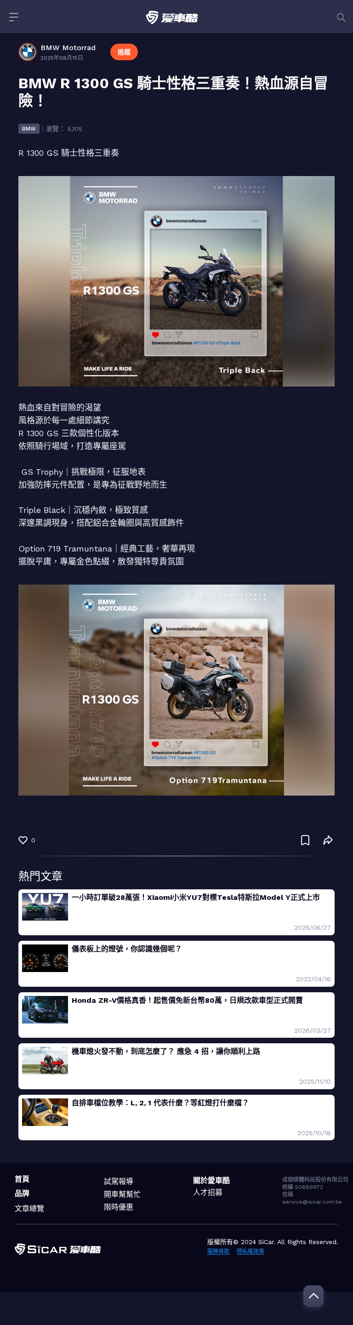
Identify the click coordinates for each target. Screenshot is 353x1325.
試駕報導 (118, 1181)
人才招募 (207, 1192)
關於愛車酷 (211, 1180)
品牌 (22, 1193)
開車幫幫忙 (122, 1194)
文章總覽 (29, 1208)
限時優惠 (118, 1207)
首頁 (22, 1179)
